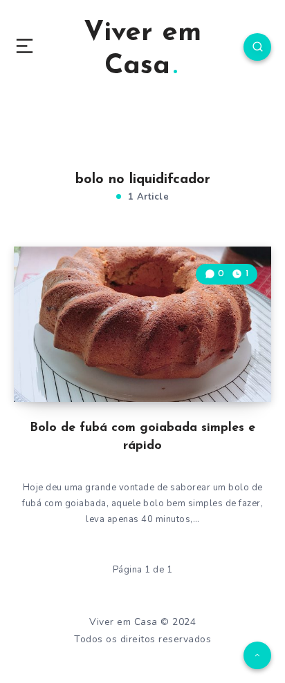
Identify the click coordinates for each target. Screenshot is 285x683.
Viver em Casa (142, 49)
